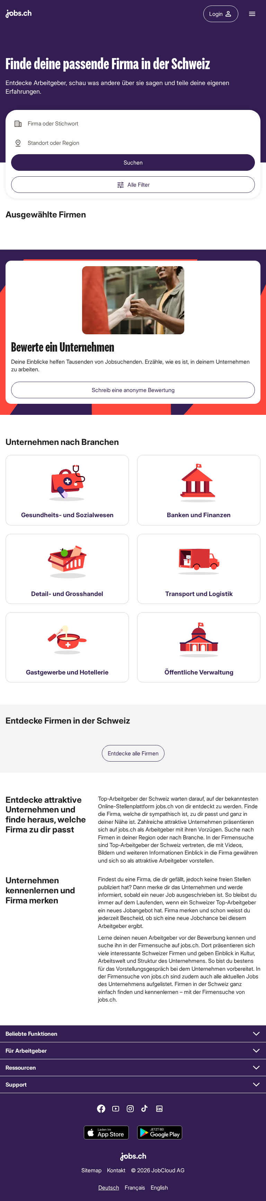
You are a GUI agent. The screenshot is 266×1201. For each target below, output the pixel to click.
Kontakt (116, 1170)
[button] (133, 1033)
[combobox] (133, 123)
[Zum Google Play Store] (159, 1133)
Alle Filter (138, 184)
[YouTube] (115, 1108)
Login (216, 13)
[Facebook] (101, 1108)
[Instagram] (130, 1108)
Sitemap (91, 1170)
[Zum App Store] (106, 1133)
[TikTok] (144, 1108)
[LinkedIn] (159, 1108)
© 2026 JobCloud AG (158, 1170)
